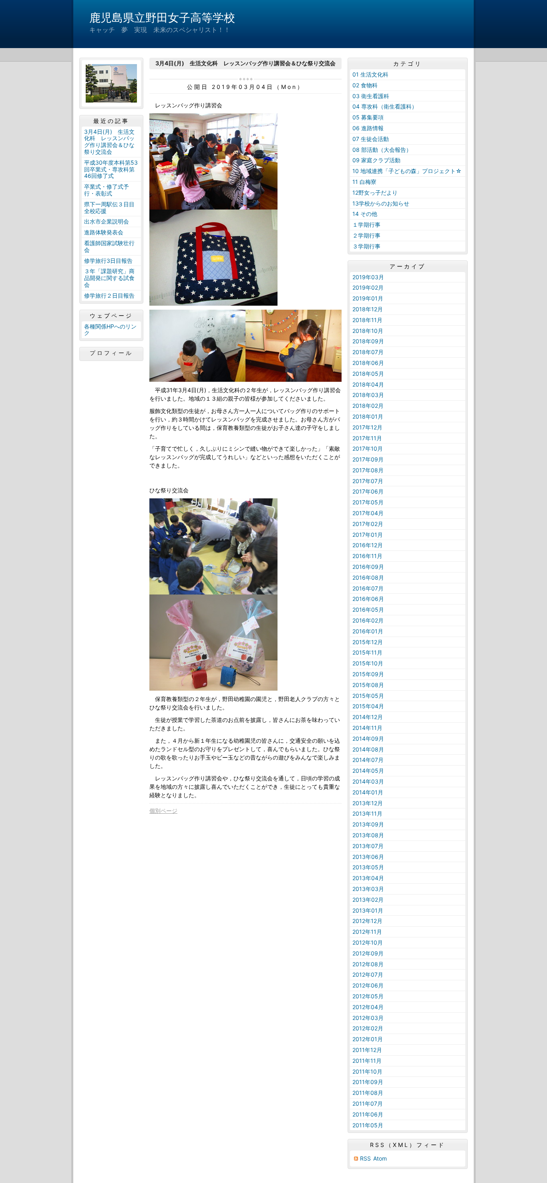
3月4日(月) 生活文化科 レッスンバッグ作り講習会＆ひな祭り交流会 (109, 141)
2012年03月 (368, 1017)
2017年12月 (367, 427)
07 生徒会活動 (370, 138)
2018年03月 (368, 394)
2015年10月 (367, 663)
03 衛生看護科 (370, 96)
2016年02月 (368, 620)
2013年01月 (367, 910)
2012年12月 (367, 920)
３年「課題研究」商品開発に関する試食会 (109, 278)
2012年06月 (368, 985)
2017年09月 (368, 459)
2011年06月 (367, 1114)
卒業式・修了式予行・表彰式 (106, 190)
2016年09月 (368, 566)
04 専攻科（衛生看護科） (384, 106)
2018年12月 (367, 309)
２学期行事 (366, 235)
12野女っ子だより (375, 192)
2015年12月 (367, 642)
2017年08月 (368, 470)
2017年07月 (367, 481)
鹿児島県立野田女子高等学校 (162, 17)
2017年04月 (368, 513)
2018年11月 (367, 319)
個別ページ (163, 810)
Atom (380, 1158)
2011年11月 (367, 1060)
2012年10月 (367, 942)
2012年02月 (367, 1028)
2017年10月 (367, 448)
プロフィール (111, 353)
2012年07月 (367, 974)
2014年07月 (368, 759)
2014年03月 (368, 781)
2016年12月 (367, 545)
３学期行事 (366, 246)
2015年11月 (367, 652)
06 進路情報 (368, 128)
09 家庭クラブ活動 (376, 160)
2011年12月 (367, 1049)
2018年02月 (368, 405)
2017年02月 (367, 523)
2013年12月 (367, 803)
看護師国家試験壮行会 (109, 246)
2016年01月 (367, 631)
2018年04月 (368, 384)
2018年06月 (368, 362)
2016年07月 (368, 588)
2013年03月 (368, 888)
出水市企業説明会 (106, 221)
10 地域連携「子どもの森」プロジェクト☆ (407, 170)
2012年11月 (367, 931)
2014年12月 (367, 716)
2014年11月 (367, 727)
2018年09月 (368, 341)
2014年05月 (368, 770)
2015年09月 (368, 674)
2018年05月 (368, 373)
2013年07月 (368, 845)
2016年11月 (367, 555)
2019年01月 (367, 298)
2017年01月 (367, 534)
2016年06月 (368, 598)
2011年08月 (367, 1092)
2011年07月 (367, 1103)
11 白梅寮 (364, 181)
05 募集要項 (368, 117)
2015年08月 (368, 684)
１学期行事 (366, 224)
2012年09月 (368, 953)
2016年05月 (368, 609)
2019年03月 (368, 277)
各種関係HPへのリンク (110, 330)
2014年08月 (368, 749)
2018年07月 (368, 352)
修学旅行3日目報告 (108, 260)
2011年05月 (367, 1125)
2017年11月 (367, 438)
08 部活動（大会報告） (382, 149)
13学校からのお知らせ (380, 203)
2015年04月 (368, 706)
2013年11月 (367, 813)
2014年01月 (367, 792)
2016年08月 (368, 577)
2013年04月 (368, 878)
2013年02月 (368, 899)
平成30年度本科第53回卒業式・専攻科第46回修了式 (111, 169)
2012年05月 (368, 996)
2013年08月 (368, 835)
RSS (365, 1158)
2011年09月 (367, 1081)
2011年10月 (367, 1071)
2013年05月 (368, 867)
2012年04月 (368, 1007)
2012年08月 (368, 964)
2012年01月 (367, 1039)
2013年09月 (368, 824)
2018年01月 (367, 416)
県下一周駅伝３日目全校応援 (109, 207)
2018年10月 (367, 330)
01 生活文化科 (370, 74)
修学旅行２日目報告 (109, 295)
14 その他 (364, 213)
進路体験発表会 (103, 232)
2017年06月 (368, 491)
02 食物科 (365, 85)
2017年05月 (368, 502)
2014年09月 (368, 738)
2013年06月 (368, 856)
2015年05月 (368, 695)
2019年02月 (368, 287)
